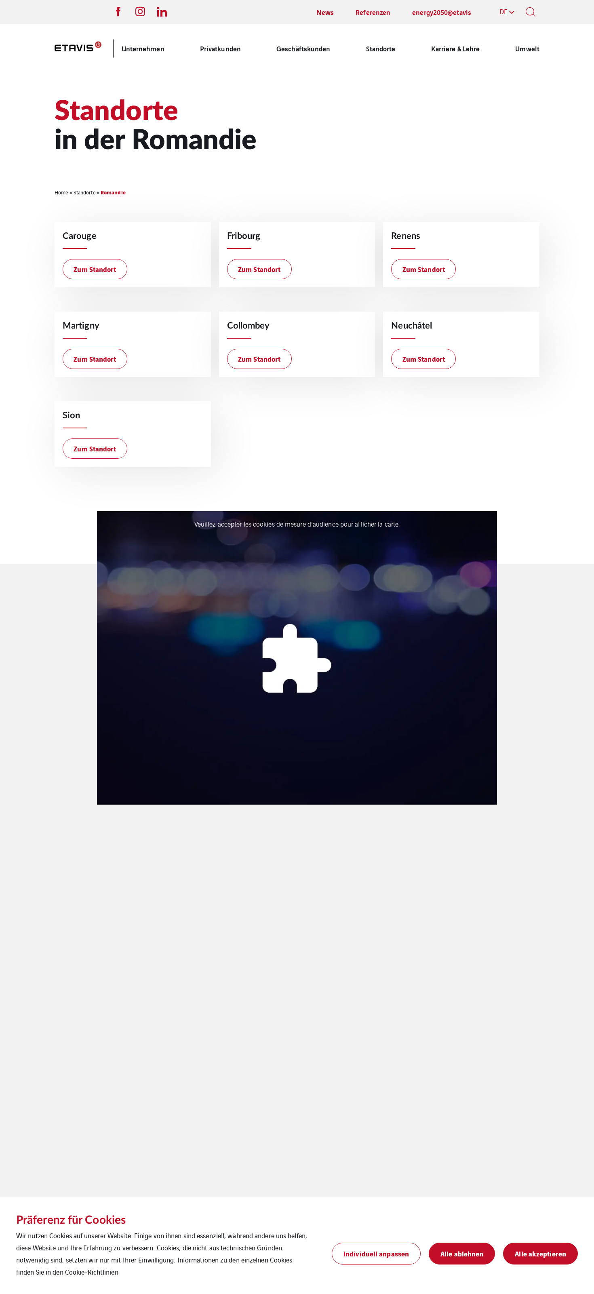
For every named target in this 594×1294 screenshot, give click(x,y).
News (325, 12)
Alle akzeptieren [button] (540, 1253)
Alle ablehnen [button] (461, 1253)
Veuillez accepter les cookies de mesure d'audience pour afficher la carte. (297, 524)
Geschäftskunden (303, 48)
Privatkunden (220, 48)
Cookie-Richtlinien (91, 1272)
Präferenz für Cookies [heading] (71, 1220)
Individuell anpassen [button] (376, 1253)
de (503, 11)
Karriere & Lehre (455, 48)
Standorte (381, 48)
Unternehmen (143, 48)
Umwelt (527, 48)
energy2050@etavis (441, 12)
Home (61, 192)
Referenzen (373, 12)
